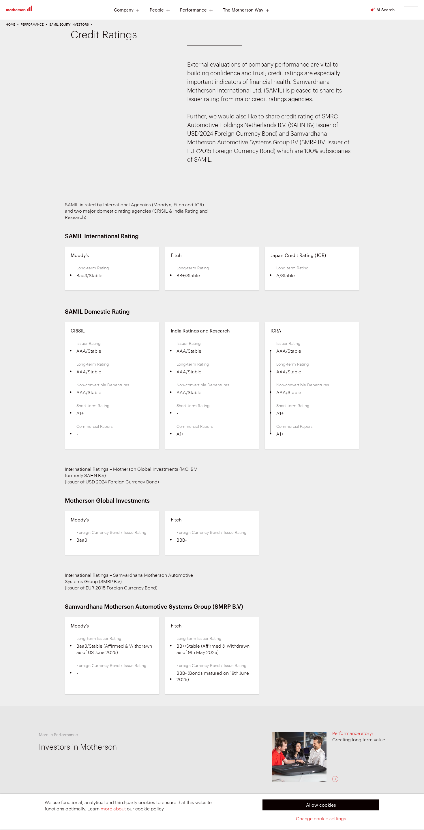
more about (113, 809)
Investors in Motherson (78, 747)
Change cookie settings (321, 818)
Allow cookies (321, 805)
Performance (193, 10)
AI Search (385, 9)
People (157, 10)
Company (124, 10)
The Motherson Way (243, 10)
